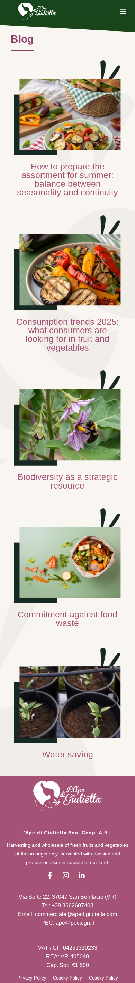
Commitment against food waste (67, 618)
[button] (123, 11)
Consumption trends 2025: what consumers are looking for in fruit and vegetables (67, 334)
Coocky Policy (67, 978)
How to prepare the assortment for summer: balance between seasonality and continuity (67, 179)
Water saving (67, 754)
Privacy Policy (31, 978)
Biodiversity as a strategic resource (68, 481)
